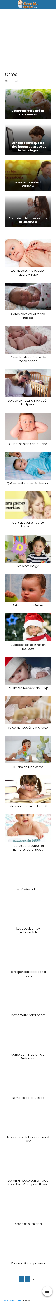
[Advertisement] (28, 42)
